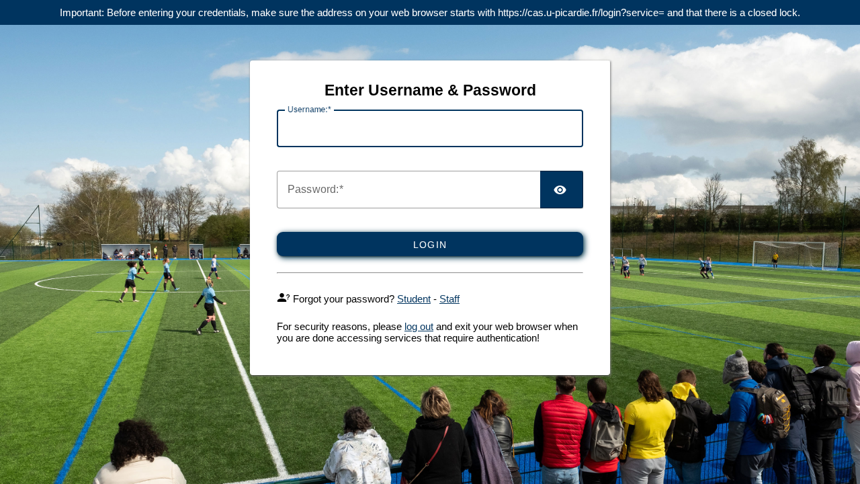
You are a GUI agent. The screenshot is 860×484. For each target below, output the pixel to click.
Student (414, 299)
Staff (449, 299)
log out (418, 326)
